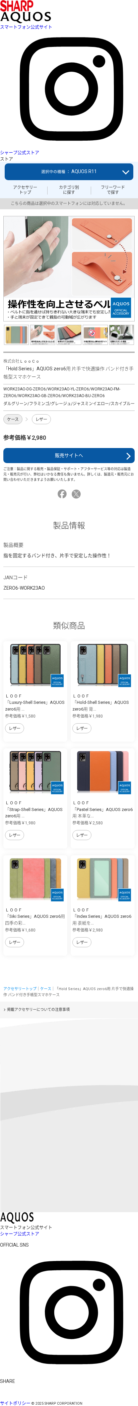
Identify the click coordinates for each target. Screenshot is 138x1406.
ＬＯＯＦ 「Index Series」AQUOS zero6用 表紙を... (101, 916)
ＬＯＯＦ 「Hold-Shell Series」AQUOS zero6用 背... (100, 702)
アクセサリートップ (25, 190)
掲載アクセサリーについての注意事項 (38, 1010)
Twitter (77, 494)
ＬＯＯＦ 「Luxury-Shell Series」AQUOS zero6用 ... (35, 702)
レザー (41, 419)
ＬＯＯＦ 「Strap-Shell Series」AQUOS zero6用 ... (34, 809)
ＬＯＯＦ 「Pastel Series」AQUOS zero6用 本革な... (102, 809)
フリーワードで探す (113, 190)
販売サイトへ (69, 455)
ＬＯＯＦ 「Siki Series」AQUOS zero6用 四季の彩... (35, 916)
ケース (13, 419)
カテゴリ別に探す (69, 190)
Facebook (63, 494)
